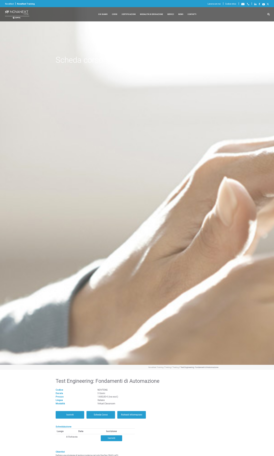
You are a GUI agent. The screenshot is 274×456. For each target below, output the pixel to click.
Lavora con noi (214, 4)
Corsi (114, 14)
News (180, 14)
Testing (168, 367)
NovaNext (9, 4)
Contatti (192, 14)
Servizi (170, 14)
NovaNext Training (155, 367)
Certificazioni (129, 14)
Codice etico (230, 4)
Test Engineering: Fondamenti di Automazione (199, 367)
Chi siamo (103, 14)
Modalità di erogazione (151, 14)
